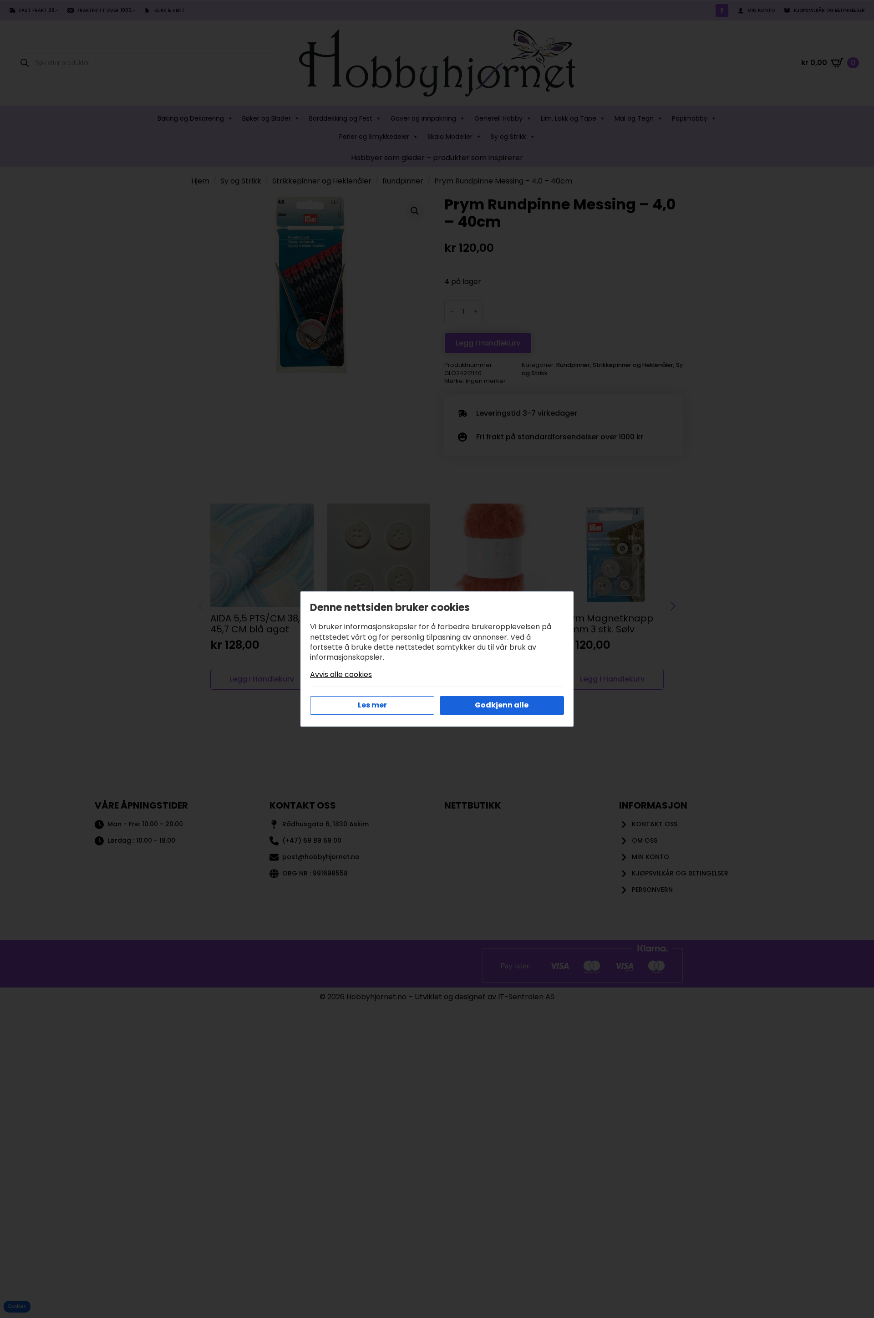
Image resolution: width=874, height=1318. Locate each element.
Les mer (372, 705)
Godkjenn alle (501, 705)
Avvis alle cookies (341, 675)
